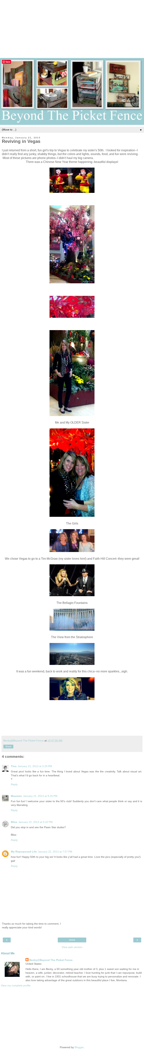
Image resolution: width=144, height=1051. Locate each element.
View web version (72, 947)
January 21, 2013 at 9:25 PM (40, 795)
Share (8, 746)
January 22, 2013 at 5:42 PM (35, 822)
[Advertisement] (72, 26)
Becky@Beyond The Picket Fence (51, 960)
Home (72, 940)
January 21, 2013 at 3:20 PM (35, 766)
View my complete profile (16, 985)
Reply (14, 784)
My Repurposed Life (24, 851)
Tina (13, 766)
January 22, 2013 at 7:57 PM (55, 851)
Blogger (79, 1047)
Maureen (16, 795)
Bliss (14, 822)
